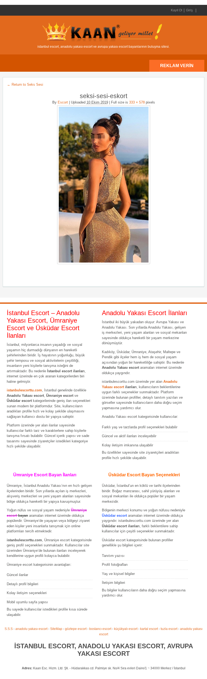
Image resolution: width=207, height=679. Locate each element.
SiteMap (56, 629)
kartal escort (149, 629)
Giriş (189, 10)
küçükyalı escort (125, 629)
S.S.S (9, 629)
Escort (63, 102)
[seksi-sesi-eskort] (103, 184)
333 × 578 (137, 102)
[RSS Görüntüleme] (200, 10)
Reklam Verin (177, 65)
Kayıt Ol (176, 10)
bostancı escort (100, 629)
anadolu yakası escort (31, 629)
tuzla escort (169, 629)
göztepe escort (76, 629)
